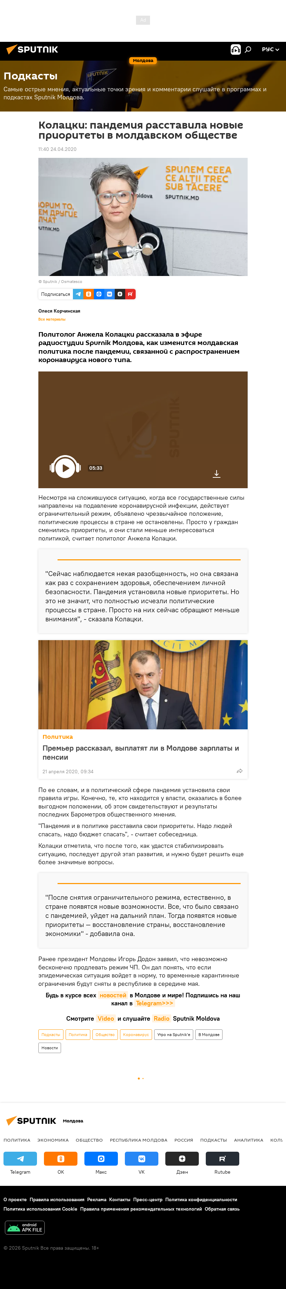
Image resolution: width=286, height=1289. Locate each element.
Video (106, 1018)
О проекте (15, 1199)
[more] (240, 771)
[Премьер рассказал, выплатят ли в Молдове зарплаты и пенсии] (143, 684)
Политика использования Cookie (40, 1209)
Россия (183, 1140)
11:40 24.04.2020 (57, 149)
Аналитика (248, 1140)
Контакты (119, 1199)
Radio (162, 1018)
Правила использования (57, 1199)
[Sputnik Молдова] (34, 55)
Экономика (53, 1140)
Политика (58, 736)
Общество (105, 1034)
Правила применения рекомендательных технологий (141, 1209)
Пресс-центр (148, 1199)
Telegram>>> (154, 1003)
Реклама (96, 1199)
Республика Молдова (138, 1140)
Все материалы (52, 319)
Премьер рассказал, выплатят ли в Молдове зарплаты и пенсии (141, 752)
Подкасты (51, 1034)
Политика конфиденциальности (201, 1199)
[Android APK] (24, 1228)
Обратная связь (222, 1209)
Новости (50, 1047)
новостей (113, 995)
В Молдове (208, 1034)
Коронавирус (136, 1034)
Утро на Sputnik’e (173, 1034)
